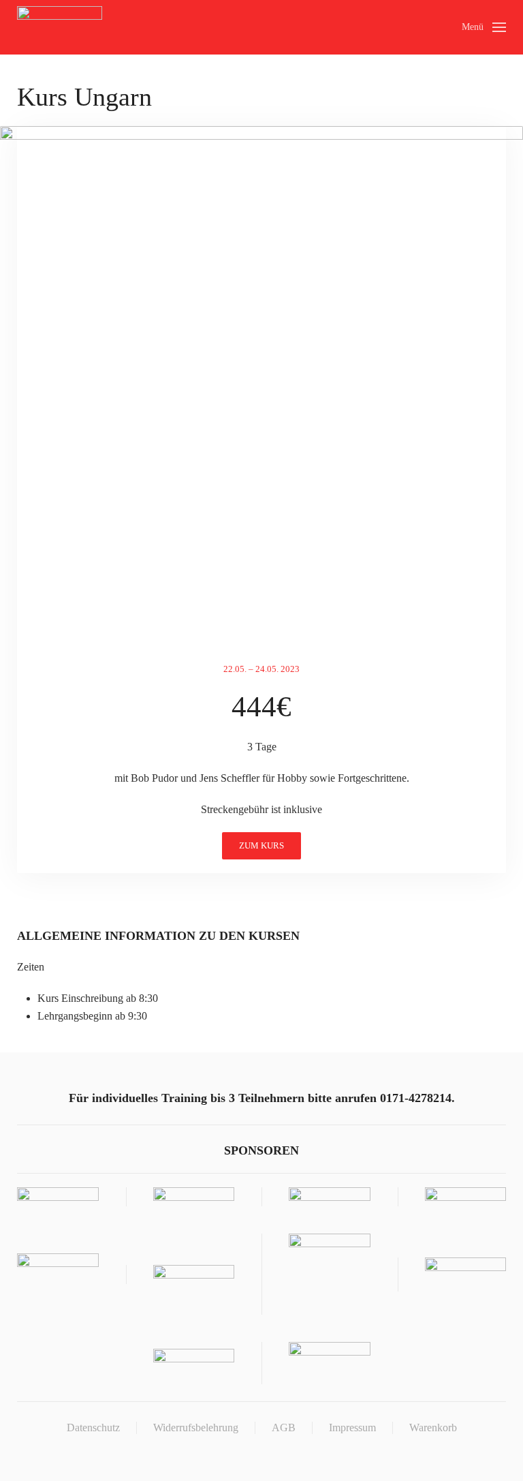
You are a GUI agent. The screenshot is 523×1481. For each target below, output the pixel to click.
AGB (284, 1427)
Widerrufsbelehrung (195, 1427)
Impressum (352, 1427)
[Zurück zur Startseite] (59, 27)
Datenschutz (93, 1427)
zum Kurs (261, 845)
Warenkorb (433, 1427)
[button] (484, 27)
